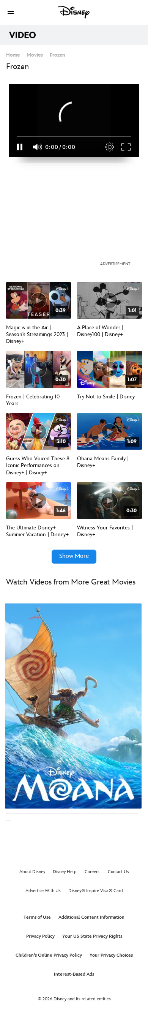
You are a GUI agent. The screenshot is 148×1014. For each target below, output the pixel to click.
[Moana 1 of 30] (73, 706)
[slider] (74, 136)
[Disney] (74, 12)
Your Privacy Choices (111, 955)
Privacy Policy (40, 936)
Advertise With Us (43, 891)
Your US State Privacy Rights (92, 936)
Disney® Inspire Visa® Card (95, 891)
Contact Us (118, 872)
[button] (10, 12)
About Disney (32, 872)
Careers (92, 872)
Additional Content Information (91, 917)
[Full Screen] (126, 147)
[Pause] (19, 147)
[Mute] (38, 147)
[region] (74, 120)
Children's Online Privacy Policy (49, 955)
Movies (35, 55)
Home (13, 55)
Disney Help (65, 872)
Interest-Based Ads (74, 974)
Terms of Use (37, 917)
